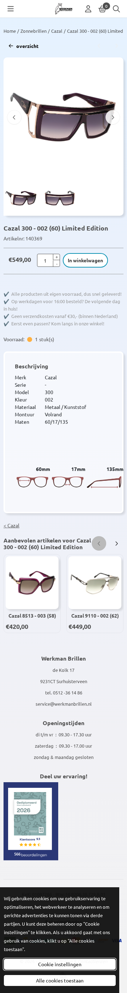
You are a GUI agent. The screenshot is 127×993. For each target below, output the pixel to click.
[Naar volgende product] (116, 46)
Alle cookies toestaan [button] (60, 980)
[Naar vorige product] (99, 46)
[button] (11, 8)
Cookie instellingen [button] (59, 964)
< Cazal (11, 525)
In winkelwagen (85, 260)
